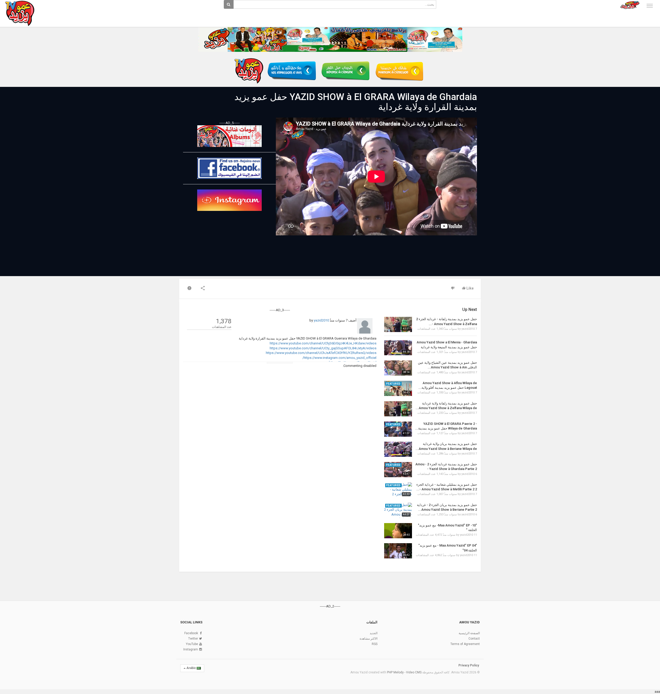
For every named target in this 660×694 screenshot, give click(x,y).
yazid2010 (321, 320)
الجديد (373, 633)
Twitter (193, 638)
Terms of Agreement (465, 644)
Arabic (191, 668)
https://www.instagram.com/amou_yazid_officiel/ (339, 358)
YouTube (192, 644)
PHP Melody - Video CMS (404, 672)
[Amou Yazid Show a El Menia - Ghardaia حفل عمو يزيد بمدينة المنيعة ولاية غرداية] (398, 347)
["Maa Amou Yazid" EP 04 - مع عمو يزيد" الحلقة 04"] (398, 550)
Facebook (191, 633)
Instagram (190, 649)
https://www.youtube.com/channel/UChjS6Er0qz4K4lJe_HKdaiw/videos (323, 343)
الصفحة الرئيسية (469, 633)
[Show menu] (649, 5)
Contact (474, 638)
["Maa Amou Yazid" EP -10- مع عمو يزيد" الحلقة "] (398, 530)
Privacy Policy (468, 665)
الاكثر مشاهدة (368, 638)
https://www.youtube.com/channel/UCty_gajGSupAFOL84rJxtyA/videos (323, 348)
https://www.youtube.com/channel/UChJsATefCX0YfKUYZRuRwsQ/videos (321, 353)
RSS (374, 644)
